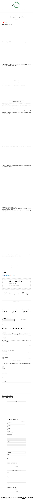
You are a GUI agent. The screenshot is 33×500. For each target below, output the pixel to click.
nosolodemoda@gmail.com (15, 285)
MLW (16, 15)
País (7, 450)
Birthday (8, 431)
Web (2, 377)
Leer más (26, 498)
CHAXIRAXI (3, 331)
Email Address (9, 422)
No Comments (29, 298)
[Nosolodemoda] (16, 5)
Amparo (3, 337)
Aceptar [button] (23, 498)
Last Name (8, 428)
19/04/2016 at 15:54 (4, 332)
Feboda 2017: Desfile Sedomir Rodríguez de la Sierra (26, 311)
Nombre (3, 368)
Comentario (4, 381)
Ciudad (8, 447)
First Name (8, 425)
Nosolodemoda (12, 283)
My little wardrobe (5, 354)
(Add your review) (23, 319)
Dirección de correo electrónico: (11, 462)
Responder (29, 335)
